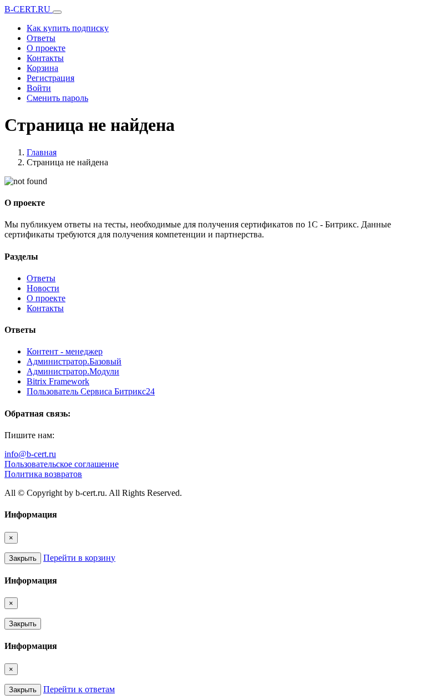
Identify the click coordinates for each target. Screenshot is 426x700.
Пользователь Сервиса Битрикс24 (91, 391)
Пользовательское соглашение (61, 464)
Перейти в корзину (79, 557)
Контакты (45, 58)
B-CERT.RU (28, 9)
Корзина (42, 68)
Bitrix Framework (58, 381)
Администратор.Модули (73, 371)
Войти (39, 88)
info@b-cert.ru (30, 454)
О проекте (46, 48)
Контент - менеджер (65, 351)
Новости (43, 288)
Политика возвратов (43, 474)
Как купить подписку (68, 28)
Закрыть (23, 558)
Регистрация (50, 78)
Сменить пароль (57, 98)
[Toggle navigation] (57, 12)
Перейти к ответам (79, 689)
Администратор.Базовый (74, 361)
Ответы (41, 38)
